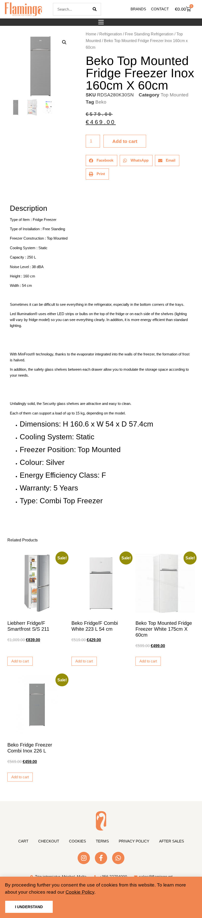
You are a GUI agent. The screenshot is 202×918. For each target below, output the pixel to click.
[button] (101, 22)
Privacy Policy (134, 841)
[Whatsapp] (118, 858)
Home (91, 34)
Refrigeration (110, 34)
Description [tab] (10, 194)
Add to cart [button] (20, 661)
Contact (160, 9)
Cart (23, 841)
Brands (138, 9)
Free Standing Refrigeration (149, 34)
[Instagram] (84, 858)
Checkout (48, 841)
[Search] (94, 9)
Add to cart (124, 141)
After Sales (171, 841)
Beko (100, 102)
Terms (102, 841)
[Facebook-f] (101, 858)
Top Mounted (174, 94)
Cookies (77, 841)
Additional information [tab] (12, 194)
